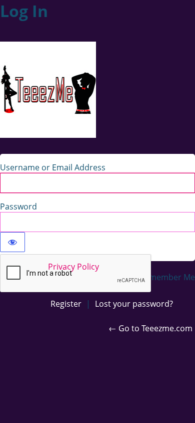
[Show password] (12, 242)
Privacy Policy (73, 266)
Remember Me (167, 277)
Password (18, 206)
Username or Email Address (53, 167)
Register (66, 303)
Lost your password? (134, 303)
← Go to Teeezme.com (150, 328)
